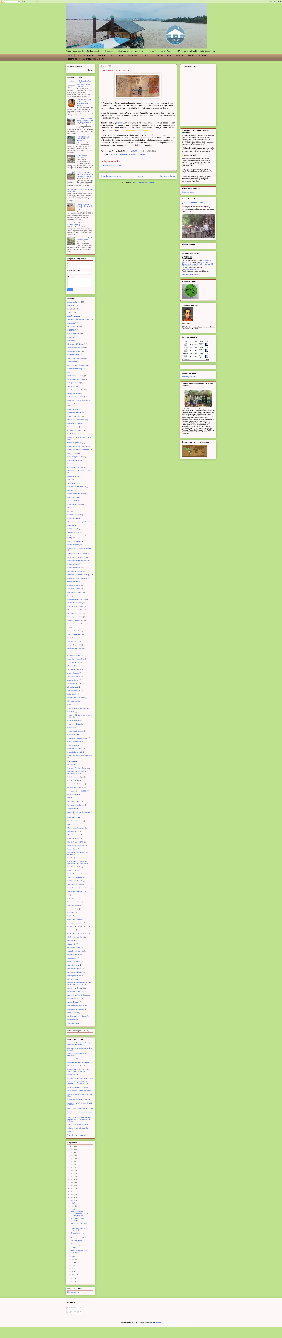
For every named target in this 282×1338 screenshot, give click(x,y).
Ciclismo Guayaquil (74, 720)
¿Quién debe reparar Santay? (194, 203)
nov (73, 1206)
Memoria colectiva (73, 835)
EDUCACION (132, 55)
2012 (72, 1188)
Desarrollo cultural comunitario (78, 560)
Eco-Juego (71, 761)
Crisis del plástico (73, 745)
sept (73, 1256)
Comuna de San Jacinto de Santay (79, 404)
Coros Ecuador (72, 734)
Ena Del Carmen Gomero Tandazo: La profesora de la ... (79, 1213)
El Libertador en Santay (75, 376)
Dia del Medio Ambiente (75, 493)
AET (68, 511)
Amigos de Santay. (73, 690)
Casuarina (71, 712)
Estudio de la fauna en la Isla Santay (80, 1078)
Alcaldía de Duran (73, 683)
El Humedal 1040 (73, 1075)
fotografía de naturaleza (75, 659)
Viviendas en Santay (74, 902)
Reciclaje (70, 858)
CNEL (69, 704)
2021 (72, 1161)
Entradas (72, 1308)
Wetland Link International (76, 487)
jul (73, 1262)
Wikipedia (70, 1131)
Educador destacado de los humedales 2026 (76, 772)
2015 (72, 1179)
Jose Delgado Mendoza (75, 467)
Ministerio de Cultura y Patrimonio (79, 522)
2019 (72, 1167)
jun (73, 1265)
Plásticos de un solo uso (75, 845)
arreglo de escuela (73, 645)
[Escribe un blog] (149, 151)
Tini (68, 895)
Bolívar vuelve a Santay (75, 397)
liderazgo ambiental (74, 975)
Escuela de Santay (73, 351)
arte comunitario (73, 909)
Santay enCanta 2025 (75, 881)
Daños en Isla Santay (74, 748)
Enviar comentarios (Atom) (143, 183)
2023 (72, 1155)
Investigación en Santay (75, 805)
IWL (68, 798)
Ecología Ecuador (73, 383)
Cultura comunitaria (74, 541)
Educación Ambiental (74, 413)
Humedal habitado (73, 567)
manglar (70, 490)
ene (73, 1274)
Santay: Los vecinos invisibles (77, 1124)
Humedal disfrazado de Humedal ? (79, 1251)
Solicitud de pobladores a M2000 (78, 1128)
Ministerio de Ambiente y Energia (78, 575)
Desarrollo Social (73, 355)
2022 (72, 1158)
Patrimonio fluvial (73, 838)
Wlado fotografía (73, 905)
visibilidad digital (73, 1023)
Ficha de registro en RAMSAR (77, 1087)
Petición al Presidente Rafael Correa (80, 1108)
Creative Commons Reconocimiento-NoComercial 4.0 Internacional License (197, 264)
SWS (69, 627)
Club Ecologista (72, 409)
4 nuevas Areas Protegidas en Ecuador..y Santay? (77, 224)
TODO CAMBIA (76, 1241)
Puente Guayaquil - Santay (76, 624)
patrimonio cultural (73, 998)
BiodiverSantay (72, 453)
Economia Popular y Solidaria (77, 768)
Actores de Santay (73, 676)
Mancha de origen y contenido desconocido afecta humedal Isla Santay (85, 207)
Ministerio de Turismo (74, 613)
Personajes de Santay (75, 617)
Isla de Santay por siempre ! (77, 1234)
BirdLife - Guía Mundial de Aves (78, 1062)
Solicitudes (71, 361)
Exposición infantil (73, 780)
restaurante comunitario (75, 1009)
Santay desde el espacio (75, 877)
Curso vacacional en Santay (77, 599)
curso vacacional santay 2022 (77, 933)
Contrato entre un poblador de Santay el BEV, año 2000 (78, 1070)
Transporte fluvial (73, 532)
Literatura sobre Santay (75, 821)
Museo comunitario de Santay (77, 420)
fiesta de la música (73, 961)
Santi (69, 638)
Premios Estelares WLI (75, 620)
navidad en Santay (73, 991)
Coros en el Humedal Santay (77, 738)
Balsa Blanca (71, 694)
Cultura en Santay (73, 333)
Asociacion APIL (73, 1059)
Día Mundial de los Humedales (78, 446)
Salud (69, 479)
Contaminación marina (75, 731)
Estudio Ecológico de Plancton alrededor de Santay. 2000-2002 (78, 1083)
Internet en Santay (73, 801)
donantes (70, 940)
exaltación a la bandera (75, 951)
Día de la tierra (72, 518)
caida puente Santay (74, 919)
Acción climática (73, 673)
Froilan (119, 123)
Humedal (70, 337)
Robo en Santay (73, 870)
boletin (69, 916)
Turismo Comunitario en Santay (78, 319)
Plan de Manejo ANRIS (75, 842)
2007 (72, 1278)
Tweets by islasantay (189, 377)
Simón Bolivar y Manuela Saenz (78, 888)
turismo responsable (74, 443)
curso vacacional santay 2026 (77, 557)
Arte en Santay (72, 501)
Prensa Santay (72, 849)
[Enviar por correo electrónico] (147, 151)
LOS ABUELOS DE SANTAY (77, 1219)
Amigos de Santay (73, 302)
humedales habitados (74, 972)
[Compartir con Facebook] (153, 151)
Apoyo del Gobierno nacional (77, 400)
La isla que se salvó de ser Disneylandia (85, 239)
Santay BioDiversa (73, 874)
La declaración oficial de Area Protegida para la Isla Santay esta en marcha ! (85, 83)
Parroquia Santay (73, 476)
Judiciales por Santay (74, 430)
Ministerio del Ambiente (75, 344)
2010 (72, 1194)
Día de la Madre (73, 564)
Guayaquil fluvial (73, 794)
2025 (72, 1149)
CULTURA (144, 55)
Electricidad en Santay (75, 603)
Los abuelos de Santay (127, 154)
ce (68, 652)
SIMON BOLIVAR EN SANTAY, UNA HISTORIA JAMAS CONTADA (84, 102)
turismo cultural (72, 582)
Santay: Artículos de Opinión (77, 553)
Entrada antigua (167, 176)
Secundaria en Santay (75, 884)
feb (73, 1271)
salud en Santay (73, 1012)
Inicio (140, 176)
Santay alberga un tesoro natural (83, 156)
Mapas (69, 508)
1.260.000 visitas (73, 662)
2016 (72, 1176)
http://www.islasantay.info (190, 269)
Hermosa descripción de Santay (78, 1099)
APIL (69, 372)
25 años (70, 666)
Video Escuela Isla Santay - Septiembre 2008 (79, 1246)
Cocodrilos (71, 727)
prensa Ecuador (73, 1002)
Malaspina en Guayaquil (75, 828)
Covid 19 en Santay (74, 741)
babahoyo (70, 912)
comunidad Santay (73, 655)
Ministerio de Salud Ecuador (77, 610)
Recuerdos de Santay (75, 460)
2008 (72, 1200)
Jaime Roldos (72, 808)
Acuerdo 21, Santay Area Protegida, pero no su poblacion (79, 1044)
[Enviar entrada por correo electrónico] (142, 151)
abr (73, 1268)
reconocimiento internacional (77, 1005)
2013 (72, 1185)
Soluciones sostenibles (75, 891)
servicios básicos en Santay (77, 1016)
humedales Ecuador (74, 968)
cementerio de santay (75, 923)
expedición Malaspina (75, 954)
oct (73, 1209)
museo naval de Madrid (75, 988)
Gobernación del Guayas (76, 784)
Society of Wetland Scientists (77, 578)
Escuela (70, 341)
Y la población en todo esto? (77, 1135)
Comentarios (73, 1312)
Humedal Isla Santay (74, 504)
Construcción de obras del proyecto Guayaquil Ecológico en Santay (85, 174)
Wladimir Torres (72, 641)
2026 (72, 1146)
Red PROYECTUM (74, 867)
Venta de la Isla (72, 483)
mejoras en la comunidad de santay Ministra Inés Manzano (79, 983)
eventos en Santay (73, 947)
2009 (72, 1197)
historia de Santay (73, 393)
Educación (71, 323)
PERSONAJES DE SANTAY (197, 55)
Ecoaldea (70, 764)
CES (68, 596)
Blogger (158, 1322)
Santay (69, 312)
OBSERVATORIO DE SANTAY (162, 55)
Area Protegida (72, 316)
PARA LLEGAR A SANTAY (85, 55)
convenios (70, 930)
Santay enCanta (73, 529)
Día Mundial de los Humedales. (78, 450)
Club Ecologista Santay (75, 457)
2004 (72, 1281)
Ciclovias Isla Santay (74, 515)
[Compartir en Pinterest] (155, 151)
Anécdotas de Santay (74, 592)
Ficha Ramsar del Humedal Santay (79, 1090)
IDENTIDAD (180, 55)
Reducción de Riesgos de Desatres (79, 548)
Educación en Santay (74, 369)
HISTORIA (101, 55)
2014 (72, 1182)
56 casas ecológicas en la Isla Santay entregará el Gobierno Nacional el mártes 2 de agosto (85, 121)
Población (141, 154)
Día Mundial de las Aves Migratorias (79, 755)
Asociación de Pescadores (76, 365)
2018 (72, 1170)
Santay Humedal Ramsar (76, 358)
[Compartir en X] (151, 151)
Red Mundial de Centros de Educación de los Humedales (77, 862)
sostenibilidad (72, 1019)
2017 (72, 1173)
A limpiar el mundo (73, 585)
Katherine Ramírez (74, 817)
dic (73, 1203)
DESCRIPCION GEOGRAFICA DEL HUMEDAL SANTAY (86, 59)
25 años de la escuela (75, 669)
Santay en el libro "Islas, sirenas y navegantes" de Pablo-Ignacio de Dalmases (79, 1119)
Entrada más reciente (110, 176)
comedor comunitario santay (77, 926)
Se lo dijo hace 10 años (79, 1238)
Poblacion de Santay (74, 423)
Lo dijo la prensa (73, 326)
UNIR (69, 898)
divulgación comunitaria (75, 937)
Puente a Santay (73, 497)
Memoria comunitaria (74, 571)
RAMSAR (70, 434)
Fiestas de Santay (73, 545)
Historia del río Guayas (75, 606)
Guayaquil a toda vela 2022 (77, 791)
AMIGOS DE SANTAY (116, 55)
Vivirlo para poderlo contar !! (78, 1229)
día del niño (71, 944)
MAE (69, 824)
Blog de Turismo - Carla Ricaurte (78, 1066)
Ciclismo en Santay (74, 724)
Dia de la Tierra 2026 (74, 752)
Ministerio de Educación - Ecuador (79, 471)
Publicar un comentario (112, 165)
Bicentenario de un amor (76, 697)
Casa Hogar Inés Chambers (77, 708)
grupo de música (73, 965)
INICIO (70, 55)
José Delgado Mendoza (75, 347)
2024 (72, 1152)
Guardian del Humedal (75, 787)
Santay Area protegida (75, 634)
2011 (72, 1191)
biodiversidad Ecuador (75, 648)
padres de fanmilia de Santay (77, 995)
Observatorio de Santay (75, 379)
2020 (72, 1164)
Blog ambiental (72, 701)
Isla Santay (71, 386)
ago (73, 1259)
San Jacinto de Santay (75, 631)
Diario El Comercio (73, 416)
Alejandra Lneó (72, 687)
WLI (68, 464)
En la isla (70, 309)
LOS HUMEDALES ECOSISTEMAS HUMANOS (83, 139)
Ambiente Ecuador (73, 589)
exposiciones (71, 958)
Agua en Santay (73, 680)
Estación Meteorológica (75, 777)
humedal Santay (73, 427)
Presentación (72, 525)
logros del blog (72, 979)
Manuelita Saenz (73, 831)
